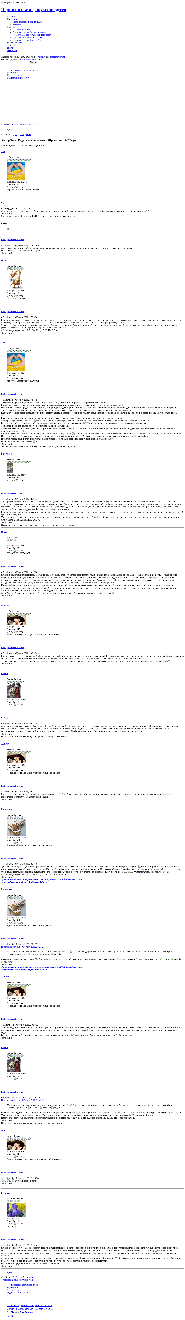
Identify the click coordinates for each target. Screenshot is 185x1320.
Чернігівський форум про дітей (33, 9)
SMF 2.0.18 (13, 1305)
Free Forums (26, 1312)
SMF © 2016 (27, 1305)
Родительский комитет (10, 203)
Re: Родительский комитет (12, 240)
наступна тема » (27, 124)
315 (22, 134)
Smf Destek (12, 1316)
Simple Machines (43, 1305)
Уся (3, 151)
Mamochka (6, 809)
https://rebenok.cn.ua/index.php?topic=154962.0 (24, 882)
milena (4, 673)
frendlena (6, 1193)
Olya (3, 260)
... (19, 134)
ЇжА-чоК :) (6, 453)
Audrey (5, 605)
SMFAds (11, 1312)
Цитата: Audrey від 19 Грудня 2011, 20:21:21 (22, 947)
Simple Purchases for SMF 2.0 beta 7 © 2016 (30, 1309)
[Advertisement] (92, 101)
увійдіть (42, 57)
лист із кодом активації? (30, 59)
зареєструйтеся (57, 57)
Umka (4, 532)
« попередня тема (9, 124)
